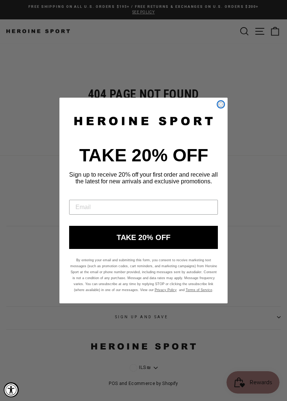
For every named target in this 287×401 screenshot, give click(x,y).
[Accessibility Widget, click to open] (11, 389)
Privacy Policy (166, 290)
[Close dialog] (221, 104)
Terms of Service (199, 290)
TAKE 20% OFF (143, 237)
